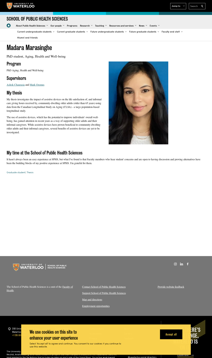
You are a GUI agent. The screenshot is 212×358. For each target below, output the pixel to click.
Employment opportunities (96, 306)
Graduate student (16, 172)
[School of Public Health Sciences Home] (9, 26)
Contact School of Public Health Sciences (104, 286)
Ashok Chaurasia (16, 84)
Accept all (171, 334)
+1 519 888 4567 (19, 335)
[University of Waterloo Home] (21, 6)
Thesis (30, 172)
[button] (178, 6)
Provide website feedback (171, 286)
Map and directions (92, 299)
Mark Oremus (37, 84)
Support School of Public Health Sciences (104, 293)
